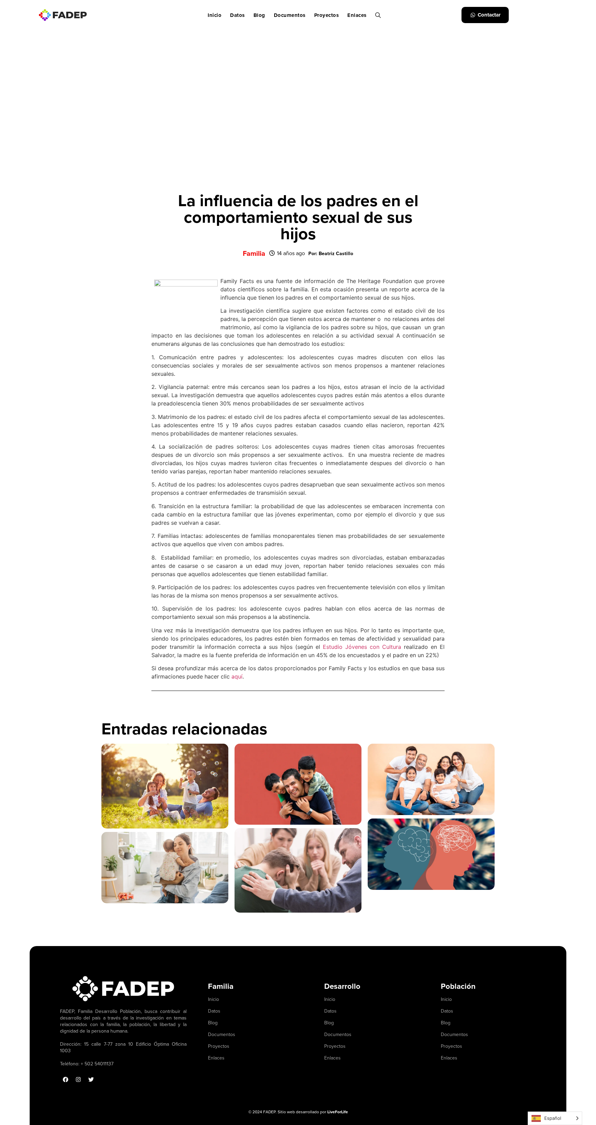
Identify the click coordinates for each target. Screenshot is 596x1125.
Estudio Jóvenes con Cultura (362, 646)
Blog (259, 15)
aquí (236, 676)
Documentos (290, 15)
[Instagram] (78, 1079)
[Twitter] (91, 1079)
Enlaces (357, 15)
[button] (330, 253)
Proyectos (326, 15)
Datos (237, 15)
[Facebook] (65, 1079)
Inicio (214, 15)
